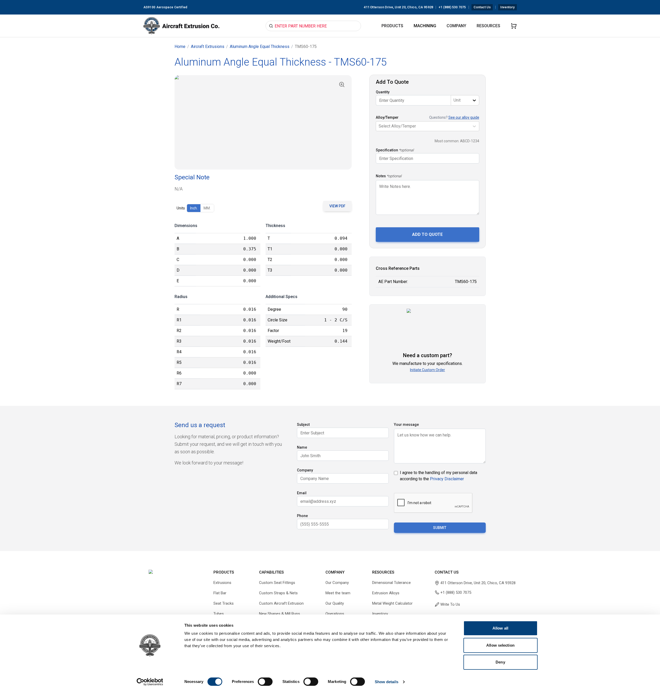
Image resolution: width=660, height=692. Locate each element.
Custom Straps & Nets (278, 593)
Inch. (194, 208)
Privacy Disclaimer (447, 478)
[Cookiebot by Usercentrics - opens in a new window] (149, 682)
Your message (406, 424)
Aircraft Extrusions (207, 46)
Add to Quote (427, 234)
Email (302, 493)
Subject (303, 424)
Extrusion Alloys (385, 593)
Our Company (337, 582)
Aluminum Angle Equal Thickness (259, 46)
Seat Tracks (223, 603)
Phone (302, 516)
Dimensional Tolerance (391, 582)
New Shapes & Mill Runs (279, 613)
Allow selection (500, 645)
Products (392, 25)
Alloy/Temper (387, 117)
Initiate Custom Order (427, 370)
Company (456, 25)
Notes (381, 176)
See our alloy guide (463, 117)
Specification (387, 150)
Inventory (507, 7)
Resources (488, 25)
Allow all (500, 628)
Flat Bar (219, 593)
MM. (207, 208)
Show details (386, 682)
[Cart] (514, 26)
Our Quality (334, 603)
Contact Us (482, 7)
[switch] (265, 681)
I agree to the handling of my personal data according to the (438, 475)
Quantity (383, 92)
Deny (500, 662)
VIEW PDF (337, 206)
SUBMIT (439, 528)
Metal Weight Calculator (392, 603)
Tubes (218, 613)
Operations (334, 613)
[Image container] (263, 122)
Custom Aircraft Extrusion (281, 603)
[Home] (181, 26)
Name (302, 447)
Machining (425, 25)
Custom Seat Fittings (277, 582)
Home (180, 46)
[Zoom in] (342, 84)
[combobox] (454, 100)
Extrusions (222, 582)
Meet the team (337, 593)
